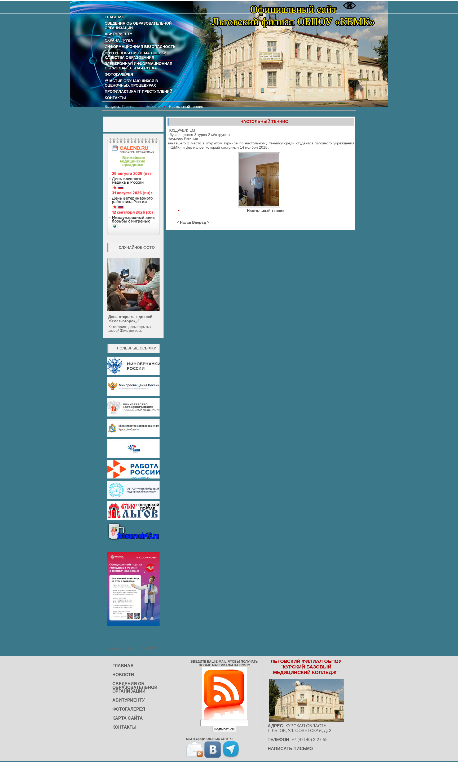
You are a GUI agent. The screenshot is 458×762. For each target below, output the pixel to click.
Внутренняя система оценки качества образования (135, 55)
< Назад (184, 222)
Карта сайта (127, 718)
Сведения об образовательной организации (138, 25)
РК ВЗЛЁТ (149, 648)
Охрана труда (119, 40)
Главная (114, 17)
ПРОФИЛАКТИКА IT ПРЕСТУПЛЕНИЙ (138, 91)
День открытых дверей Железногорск (129, 329)
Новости (153, 106)
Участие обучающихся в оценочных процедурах (131, 83)
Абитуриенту (118, 34)
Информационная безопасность (140, 47)
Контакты (115, 98)
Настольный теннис (264, 121)
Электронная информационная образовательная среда (138, 65)
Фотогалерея (119, 74)
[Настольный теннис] (260, 180)
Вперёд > (200, 222)
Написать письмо (290, 748)
